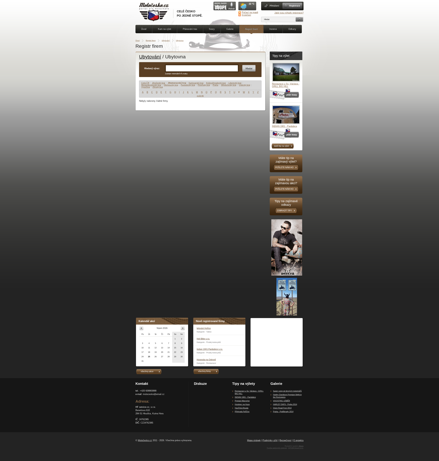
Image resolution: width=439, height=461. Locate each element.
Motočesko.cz (145, 440)
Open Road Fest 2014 (282, 408)
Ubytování (166, 40)
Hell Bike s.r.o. (203, 339)
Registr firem (251, 29)
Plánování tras (190, 29)
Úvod (143, 29)
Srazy (212, 29)
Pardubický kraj (188, 85)
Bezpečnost (285, 440)
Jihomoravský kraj (177, 83)
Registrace (294, 6)
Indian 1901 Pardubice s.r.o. (210, 349)
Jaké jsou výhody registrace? (289, 12)
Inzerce (273, 29)
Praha (215, 85)
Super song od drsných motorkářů (287, 391)
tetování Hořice (204, 328)
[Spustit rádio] (224, 9)
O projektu (298, 440)
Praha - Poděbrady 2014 (283, 412)
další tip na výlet (281, 146)
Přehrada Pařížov (242, 412)
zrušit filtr (200, 96)
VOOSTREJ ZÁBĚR (281, 401)
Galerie (229, 29)
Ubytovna (179, 40)
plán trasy (291, 94)
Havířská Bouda (241, 408)
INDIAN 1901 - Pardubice (284, 126)
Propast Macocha (242, 401)
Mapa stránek (254, 440)
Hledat (249, 68)
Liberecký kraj (234, 83)
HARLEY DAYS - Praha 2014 (285, 404)
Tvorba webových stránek (277, 448)
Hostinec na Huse (242, 404)
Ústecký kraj (244, 85)
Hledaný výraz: (152, 68)
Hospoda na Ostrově (206, 359)
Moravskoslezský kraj (151, 85)
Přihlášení (274, 6)
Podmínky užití (270, 440)
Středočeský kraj (228, 85)
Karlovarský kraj (196, 83)
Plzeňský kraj (204, 85)
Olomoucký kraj (171, 85)
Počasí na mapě (250, 12)
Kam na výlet (164, 29)
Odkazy (292, 29)
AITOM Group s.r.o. (296, 448)
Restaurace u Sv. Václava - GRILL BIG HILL (285, 85)
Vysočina (145, 87)
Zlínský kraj (157, 87)
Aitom (301, 446)
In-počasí (246, 15)
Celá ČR (145, 83)
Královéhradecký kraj (216, 83)
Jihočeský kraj (158, 83)
